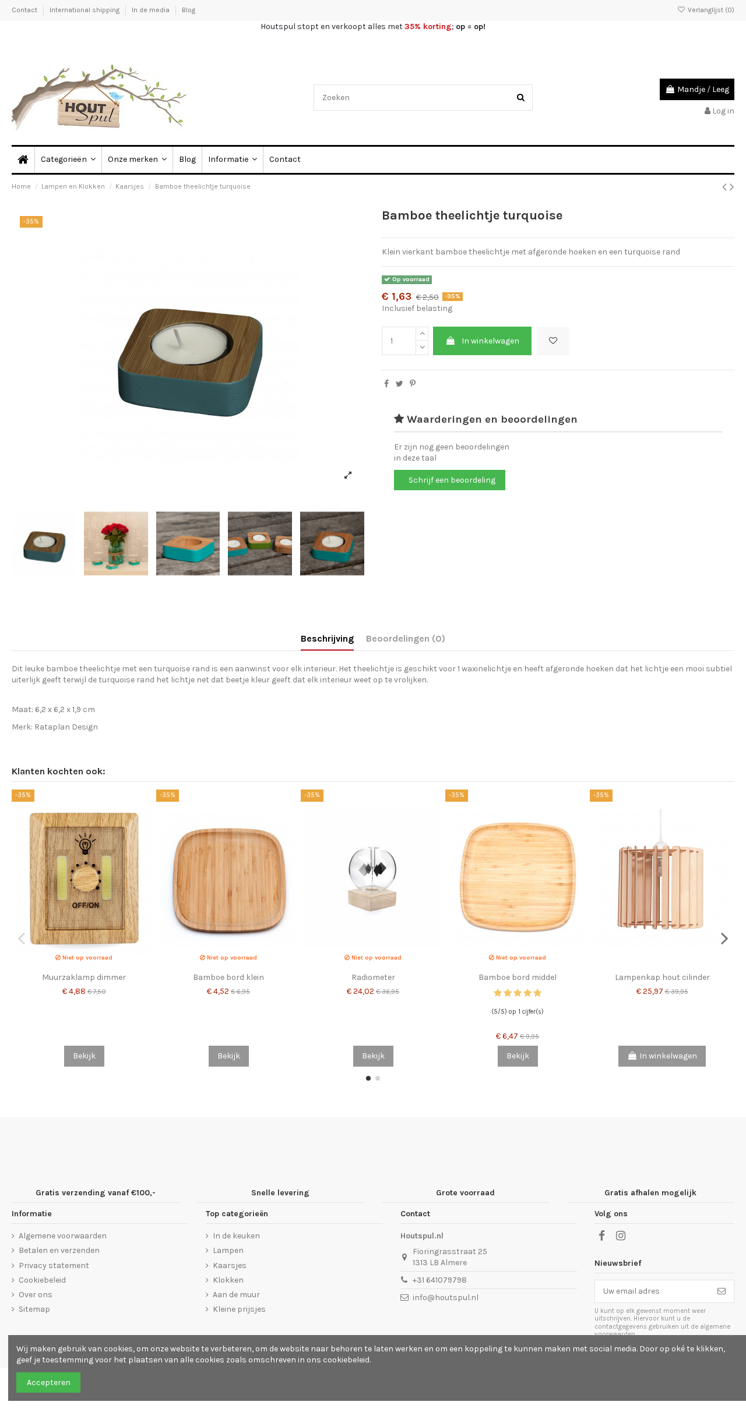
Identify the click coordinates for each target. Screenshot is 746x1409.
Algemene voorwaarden (63, 1236)
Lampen (228, 1250)
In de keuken (236, 1236)
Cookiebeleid (42, 1280)
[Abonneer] (721, 1291)
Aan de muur (236, 1295)
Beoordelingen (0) (405, 638)
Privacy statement (54, 1265)
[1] (498, 993)
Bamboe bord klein (228, 977)
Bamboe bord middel (517, 977)
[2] (508, 993)
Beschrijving (327, 638)
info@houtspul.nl (445, 1297)
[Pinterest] (413, 384)
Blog (188, 10)
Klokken (228, 1280)
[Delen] (386, 384)
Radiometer (373, 977)
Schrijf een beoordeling (452, 480)
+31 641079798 (440, 1280)
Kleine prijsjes (239, 1309)
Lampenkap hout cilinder (662, 977)
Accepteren (49, 1382)
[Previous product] (726, 187)
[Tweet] (399, 384)
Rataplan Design (66, 727)
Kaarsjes (230, 1265)
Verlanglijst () (710, 10)
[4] (527, 993)
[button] (232, 160)
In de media (151, 10)
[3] (517, 993)
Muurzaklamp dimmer (84, 977)
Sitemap (34, 1309)
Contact (25, 10)
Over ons (35, 1295)
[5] (537, 993)
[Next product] (732, 187)
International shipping (85, 10)
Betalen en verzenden (59, 1250)
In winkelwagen (490, 341)
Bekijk (84, 1056)
